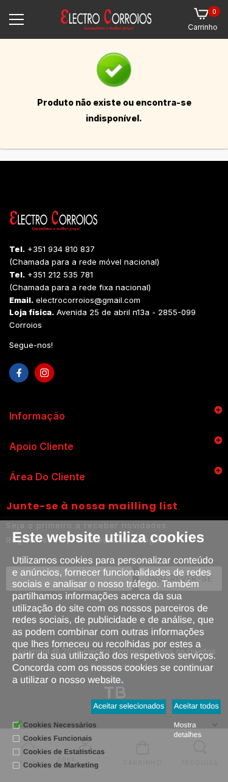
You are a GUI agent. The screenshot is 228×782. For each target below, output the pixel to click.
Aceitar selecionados (128, 706)
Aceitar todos (196, 706)
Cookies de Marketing (60, 765)
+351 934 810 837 (61, 249)
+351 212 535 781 (60, 274)
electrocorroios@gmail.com (88, 300)
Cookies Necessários (60, 725)
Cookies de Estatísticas (64, 751)
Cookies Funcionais (57, 738)
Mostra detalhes (187, 730)
